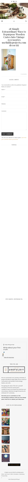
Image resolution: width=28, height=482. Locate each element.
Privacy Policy (4, 475)
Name (3, 89)
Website (3, 104)
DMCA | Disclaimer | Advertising (17, 474)
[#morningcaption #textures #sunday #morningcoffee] (6, 449)
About (2, 474)
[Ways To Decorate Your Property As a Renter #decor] (6, 422)
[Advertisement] (14, 205)
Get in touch (7, 474)
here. (22, 399)
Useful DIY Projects (14, 9)
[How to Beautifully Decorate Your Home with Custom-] (6, 412)
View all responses (9, 357)
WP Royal (17, 479)
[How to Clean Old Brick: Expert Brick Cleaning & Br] (6, 431)
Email (3, 96)
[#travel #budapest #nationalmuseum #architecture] (6, 458)
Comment (3, 111)
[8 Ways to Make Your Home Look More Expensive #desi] (6, 440)
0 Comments (24, 74)
